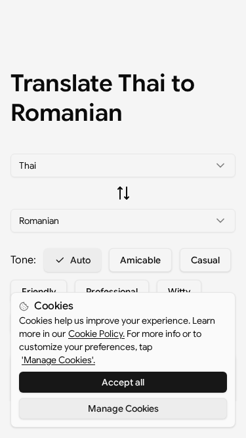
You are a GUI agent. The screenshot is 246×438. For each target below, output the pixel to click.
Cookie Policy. (96, 333)
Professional (112, 291)
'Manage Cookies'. (58, 360)
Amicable (140, 260)
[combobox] (123, 165)
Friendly (39, 291)
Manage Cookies (123, 408)
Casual (205, 260)
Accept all (123, 382)
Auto (80, 260)
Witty (179, 291)
